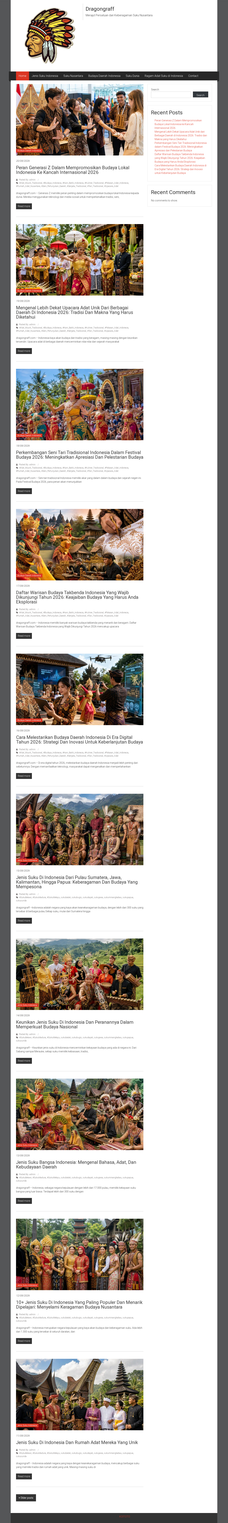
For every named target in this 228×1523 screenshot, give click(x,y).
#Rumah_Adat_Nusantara (28, 186)
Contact (193, 76)
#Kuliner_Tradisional (94, 183)
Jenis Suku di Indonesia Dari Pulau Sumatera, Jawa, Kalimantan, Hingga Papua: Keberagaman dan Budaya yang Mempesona (77, 882)
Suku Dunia (132, 76)
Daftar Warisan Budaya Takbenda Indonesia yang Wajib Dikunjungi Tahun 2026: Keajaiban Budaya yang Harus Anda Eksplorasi (77, 597)
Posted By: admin (27, 180)
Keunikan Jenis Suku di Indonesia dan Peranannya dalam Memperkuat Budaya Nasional (74, 1024)
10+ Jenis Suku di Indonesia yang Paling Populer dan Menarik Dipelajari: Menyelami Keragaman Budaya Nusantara (79, 1305)
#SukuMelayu (53, 897)
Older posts (26, 1497)
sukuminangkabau (113, 897)
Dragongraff (100, 9)
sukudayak (88, 897)
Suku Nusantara (73, 76)
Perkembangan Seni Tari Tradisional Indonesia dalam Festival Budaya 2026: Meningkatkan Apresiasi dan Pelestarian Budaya (79, 455)
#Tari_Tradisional (95, 186)
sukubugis (77, 897)
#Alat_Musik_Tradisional (30, 183)
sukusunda (21, 900)
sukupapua (128, 897)
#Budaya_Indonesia (52, 183)
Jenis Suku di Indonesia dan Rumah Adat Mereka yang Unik (77, 1442)
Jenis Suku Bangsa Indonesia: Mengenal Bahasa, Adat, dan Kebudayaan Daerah (76, 1165)
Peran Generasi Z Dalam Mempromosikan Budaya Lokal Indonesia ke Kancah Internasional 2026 (72, 170)
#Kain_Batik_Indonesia (73, 183)
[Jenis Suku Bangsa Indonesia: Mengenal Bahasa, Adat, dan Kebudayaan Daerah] (79, 1114)
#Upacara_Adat (111, 186)
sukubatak (66, 897)
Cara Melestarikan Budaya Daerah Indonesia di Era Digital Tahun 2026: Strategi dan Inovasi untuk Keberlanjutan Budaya (79, 740)
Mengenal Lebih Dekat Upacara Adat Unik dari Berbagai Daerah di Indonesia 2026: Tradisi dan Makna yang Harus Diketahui (74, 312)
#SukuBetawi (25, 897)
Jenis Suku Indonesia (45, 76)
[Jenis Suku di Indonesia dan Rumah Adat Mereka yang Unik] (79, 1394)
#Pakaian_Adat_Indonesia (116, 183)
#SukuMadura (39, 897)
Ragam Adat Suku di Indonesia (164, 76)
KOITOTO (124, 1516)
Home (22, 76)
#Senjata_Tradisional (76, 186)
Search (155, 89)
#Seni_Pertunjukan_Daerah (53, 186)
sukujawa (98, 897)
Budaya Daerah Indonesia (104, 76)
